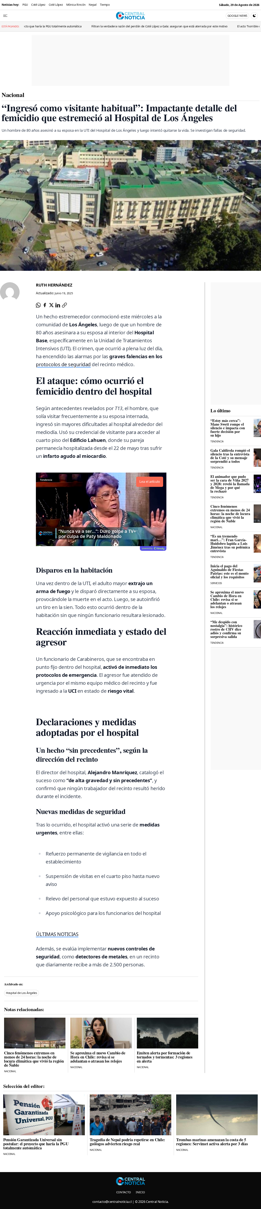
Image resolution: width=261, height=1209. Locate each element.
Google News (237, 16)
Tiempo (105, 5)
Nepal (92, 5)
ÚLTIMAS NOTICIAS (57, 934)
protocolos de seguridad (63, 364)
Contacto (123, 1192)
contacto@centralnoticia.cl (112, 1201)
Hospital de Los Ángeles (21, 993)
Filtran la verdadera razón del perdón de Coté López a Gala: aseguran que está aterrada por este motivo (116, 26)
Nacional (13, 94)
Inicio (140, 1192)
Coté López (38, 5)
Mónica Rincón (76, 5)
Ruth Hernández (54, 285)
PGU (25, 5)
